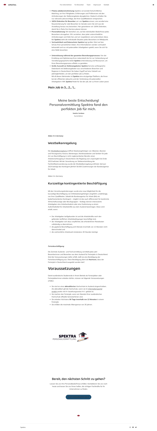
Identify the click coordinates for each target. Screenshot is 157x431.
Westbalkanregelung (59, 151)
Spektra (12, 5)
